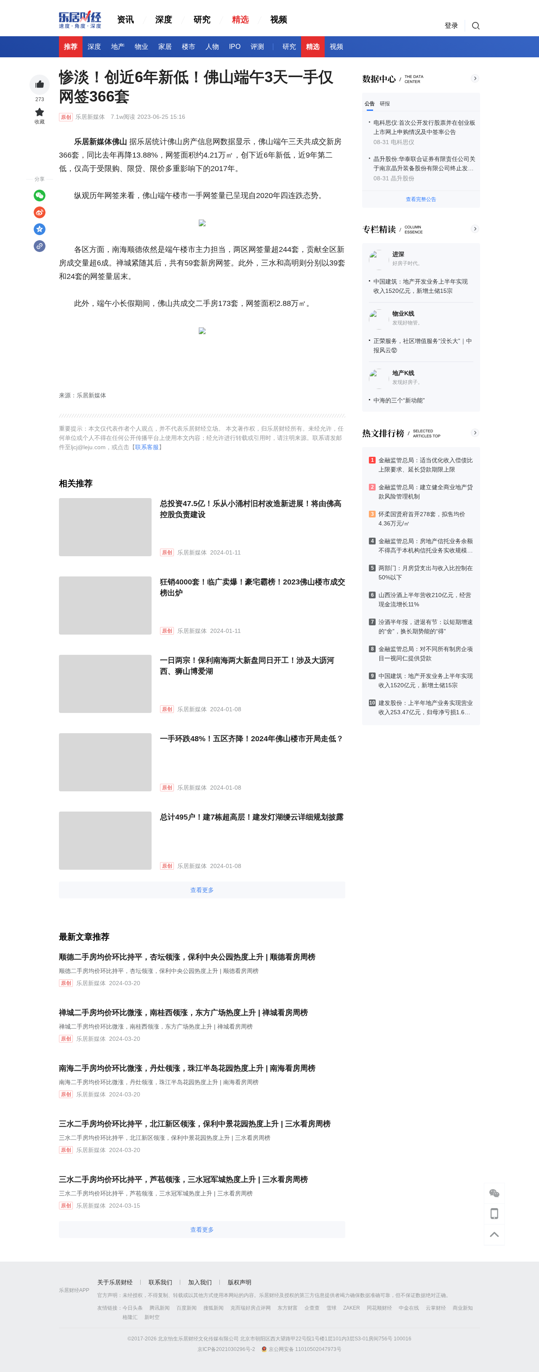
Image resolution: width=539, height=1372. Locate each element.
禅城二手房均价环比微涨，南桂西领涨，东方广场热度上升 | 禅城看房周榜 (183, 1012)
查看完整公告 (421, 199)
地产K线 (403, 373)
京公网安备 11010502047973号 (305, 1349)
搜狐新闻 (213, 1308)
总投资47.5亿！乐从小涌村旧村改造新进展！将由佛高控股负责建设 (251, 509)
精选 (240, 19)
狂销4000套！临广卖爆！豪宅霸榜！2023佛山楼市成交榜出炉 (252, 587)
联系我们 (160, 1282)
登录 (451, 25)
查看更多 (202, 890)
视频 (278, 19)
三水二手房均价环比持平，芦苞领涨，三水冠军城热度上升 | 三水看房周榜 (183, 1179)
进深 (398, 254)
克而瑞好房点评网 (250, 1308)
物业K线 (403, 313)
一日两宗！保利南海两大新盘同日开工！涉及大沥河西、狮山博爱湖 (247, 665)
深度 (163, 19)
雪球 (331, 1308)
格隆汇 (130, 1317)
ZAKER (351, 1308)
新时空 (152, 1317)
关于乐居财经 (115, 1282)
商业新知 (463, 1308)
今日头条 (133, 1308)
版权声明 (239, 1282)
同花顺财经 (379, 1308)
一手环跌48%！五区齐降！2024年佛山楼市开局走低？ (252, 738)
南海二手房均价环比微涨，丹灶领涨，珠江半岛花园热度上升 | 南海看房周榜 (187, 1068)
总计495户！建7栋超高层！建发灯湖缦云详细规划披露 (252, 817)
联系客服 (147, 447)
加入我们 (200, 1282)
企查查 (312, 1308)
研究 (202, 19)
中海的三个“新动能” (399, 400)
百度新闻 (186, 1308)
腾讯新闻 (159, 1308)
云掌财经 (436, 1308)
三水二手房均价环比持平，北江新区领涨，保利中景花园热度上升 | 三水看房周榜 (195, 1124)
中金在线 (409, 1308)
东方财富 (288, 1308)
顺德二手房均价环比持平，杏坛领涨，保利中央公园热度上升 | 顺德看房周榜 (187, 957)
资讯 (125, 19)
